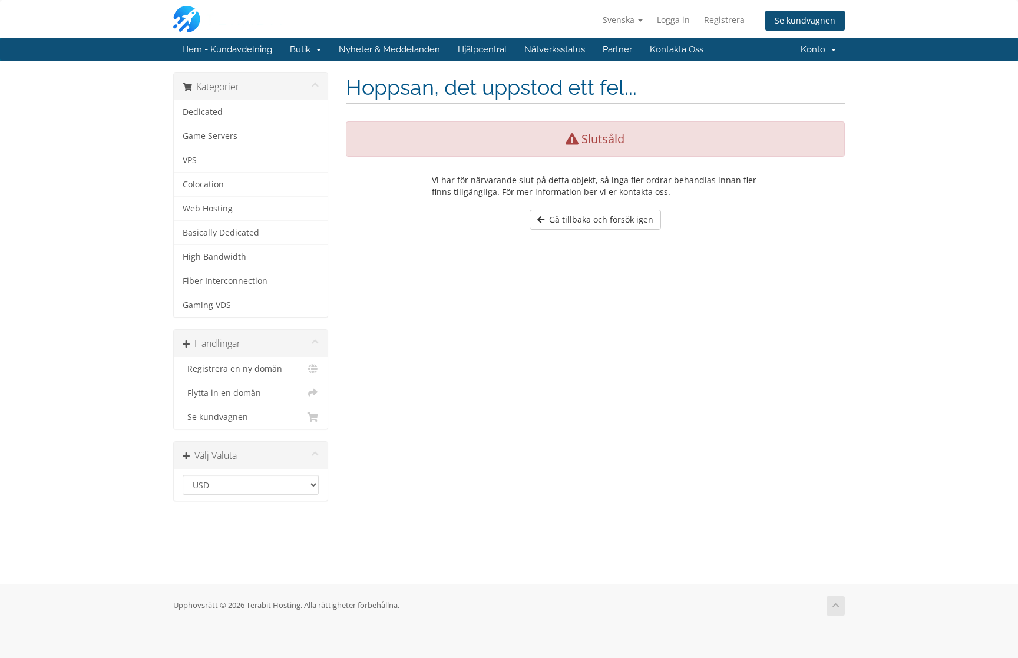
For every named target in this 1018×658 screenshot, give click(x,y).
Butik (302, 49)
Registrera (724, 19)
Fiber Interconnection (225, 281)
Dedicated (203, 112)
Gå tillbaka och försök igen (598, 219)
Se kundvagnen (805, 20)
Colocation (203, 184)
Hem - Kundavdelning (227, 49)
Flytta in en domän (222, 393)
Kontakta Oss (676, 49)
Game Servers (210, 136)
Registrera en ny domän (232, 368)
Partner (617, 49)
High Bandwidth (214, 257)
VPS (190, 160)
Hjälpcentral (482, 49)
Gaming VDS (207, 305)
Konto (815, 49)
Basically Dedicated (221, 232)
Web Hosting (208, 208)
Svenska (620, 19)
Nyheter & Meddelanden (389, 49)
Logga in (673, 19)
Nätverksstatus (554, 49)
